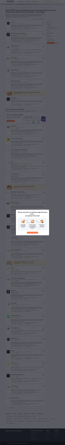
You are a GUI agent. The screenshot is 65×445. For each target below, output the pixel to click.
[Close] (48, 211)
